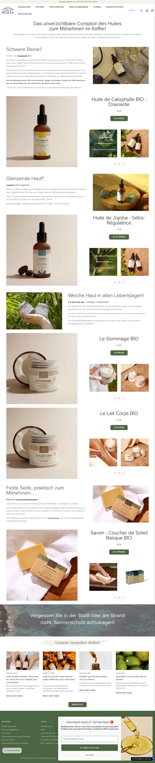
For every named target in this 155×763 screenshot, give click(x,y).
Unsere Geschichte (9, 726)
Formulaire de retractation (51, 740)
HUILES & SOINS (24, 7)
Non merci (90, 755)
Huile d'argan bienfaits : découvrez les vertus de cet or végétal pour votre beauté (22, 680)
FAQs (43, 730)
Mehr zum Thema (14, 696)
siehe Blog (77, 704)
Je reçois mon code (89, 747)
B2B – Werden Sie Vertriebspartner (54, 743)
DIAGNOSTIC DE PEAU (114, 7)
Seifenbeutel (53, 518)
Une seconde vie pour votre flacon (15, 743)
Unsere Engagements (10, 730)
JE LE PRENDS (119, 552)
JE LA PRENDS (119, 237)
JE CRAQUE (119, 353)
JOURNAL (97, 7)
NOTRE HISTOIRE (25, 14)
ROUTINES (40, 7)
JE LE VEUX (119, 427)
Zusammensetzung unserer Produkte (16, 736)
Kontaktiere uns (47, 726)
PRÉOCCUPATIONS (56, 7)
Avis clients (6, 733)
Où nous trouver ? (9, 740)
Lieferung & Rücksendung (51, 736)
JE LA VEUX (119, 118)
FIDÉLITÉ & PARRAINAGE (78, 7)
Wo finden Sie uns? (48, 733)
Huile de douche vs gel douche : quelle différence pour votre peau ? (59, 680)
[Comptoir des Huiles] (8, 10)
